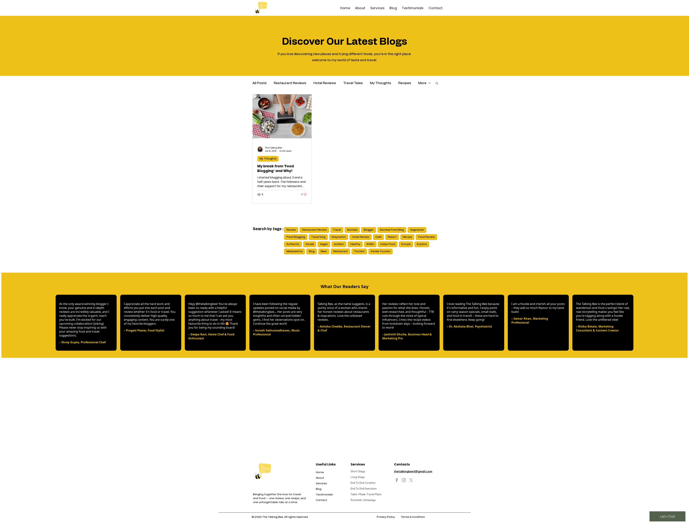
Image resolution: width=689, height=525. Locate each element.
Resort (392, 237)
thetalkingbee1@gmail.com (413, 471)
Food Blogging (295, 237)
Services (321, 483)
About (320, 478)
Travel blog (318, 237)
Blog (312, 251)
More (422, 83)
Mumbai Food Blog (392, 230)
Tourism (359, 251)
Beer (324, 251)
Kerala (310, 244)
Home (320, 472)
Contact (321, 500)
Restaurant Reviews (290, 83)
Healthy (355, 244)
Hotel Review (360, 237)
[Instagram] (404, 480)
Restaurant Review (314, 230)
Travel (337, 230)
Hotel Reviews (324, 83)
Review (291, 230)
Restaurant (340, 251)
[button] (437, 83)
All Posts (259, 83)
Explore (422, 244)
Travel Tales (353, 83)
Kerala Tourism (380, 251)
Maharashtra (294, 251)
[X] (411, 480)
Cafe (378, 237)
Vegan (324, 244)
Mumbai (352, 230)
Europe (406, 244)
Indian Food (387, 244)
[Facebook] (396, 480)
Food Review (426, 237)
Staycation (339, 237)
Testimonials (324, 494)
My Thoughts (380, 83)
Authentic (292, 244)
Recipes (404, 83)
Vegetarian (417, 230)
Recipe (407, 237)
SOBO (370, 244)
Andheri (339, 244)
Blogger (369, 230)
